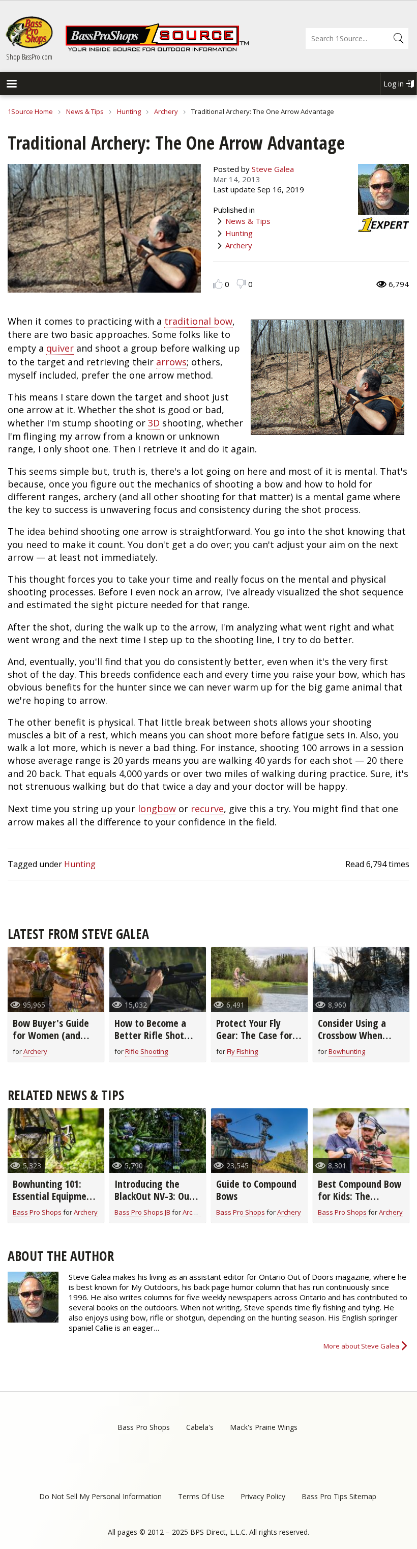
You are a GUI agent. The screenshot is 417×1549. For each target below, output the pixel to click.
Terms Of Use (201, 1496)
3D (154, 423)
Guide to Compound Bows (256, 1190)
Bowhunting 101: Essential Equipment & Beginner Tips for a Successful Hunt (54, 1202)
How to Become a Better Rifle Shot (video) (150, 1035)
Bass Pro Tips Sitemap (339, 1496)
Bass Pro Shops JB (142, 1212)
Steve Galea (273, 169)
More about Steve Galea (361, 1346)
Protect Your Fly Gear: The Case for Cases (254, 1035)
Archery (166, 111)
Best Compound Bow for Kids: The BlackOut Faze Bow (359, 1196)
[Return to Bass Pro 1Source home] (157, 49)
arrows (171, 362)
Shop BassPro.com (29, 56)
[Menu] (11, 85)
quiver (60, 348)
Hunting (129, 111)
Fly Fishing (242, 1051)
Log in (393, 84)
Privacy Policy (263, 1496)
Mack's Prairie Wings (263, 1427)
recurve (207, 808)
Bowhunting (347, 1051)
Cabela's (200, 1427)
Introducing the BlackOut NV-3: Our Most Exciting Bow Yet (153, 1202)
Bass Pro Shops (37, 1212)
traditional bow (198, 321)
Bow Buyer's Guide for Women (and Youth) (51, 1035)
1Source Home (30, 111)
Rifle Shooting (146, 1051)
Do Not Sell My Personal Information (100, 1496)
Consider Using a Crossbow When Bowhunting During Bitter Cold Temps (358, 1041)
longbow (157, 808)
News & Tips (85, 111)
